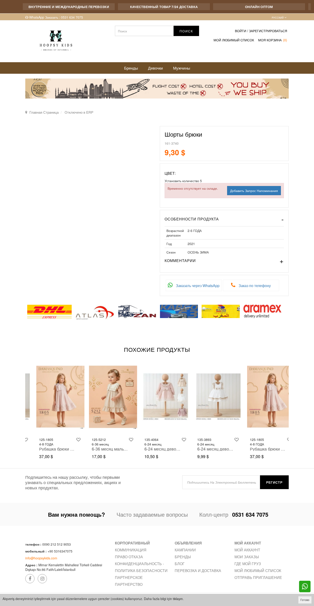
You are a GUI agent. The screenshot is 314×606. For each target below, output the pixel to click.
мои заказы (246, 556)
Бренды (183, 556)
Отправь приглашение (258, 577)
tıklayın (178, 598)
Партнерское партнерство (129, 581)
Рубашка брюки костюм (48, 448)
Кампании (185, 549)
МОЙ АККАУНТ (247, 549)
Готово (304, 600)
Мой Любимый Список (234, 40)
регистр (274, 482)
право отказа (129, 556)
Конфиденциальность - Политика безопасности (141, 567)
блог (180, 563)
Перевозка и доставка (198, 570)
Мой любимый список (257, 570)
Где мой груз (247, 563)
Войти (240, 30)
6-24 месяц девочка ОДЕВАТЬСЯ (154, 448)
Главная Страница (44, 112)
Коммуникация (130, 549)
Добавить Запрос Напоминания (254, 190)
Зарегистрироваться (268, 30)
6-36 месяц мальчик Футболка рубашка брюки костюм (101, 448)
